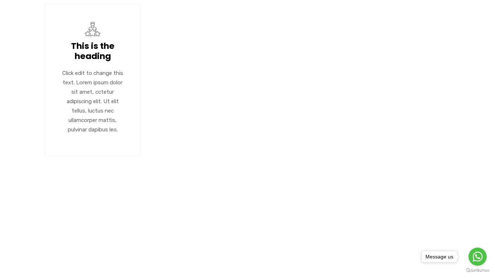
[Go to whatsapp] (478, 257)
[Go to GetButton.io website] (477, 270)
